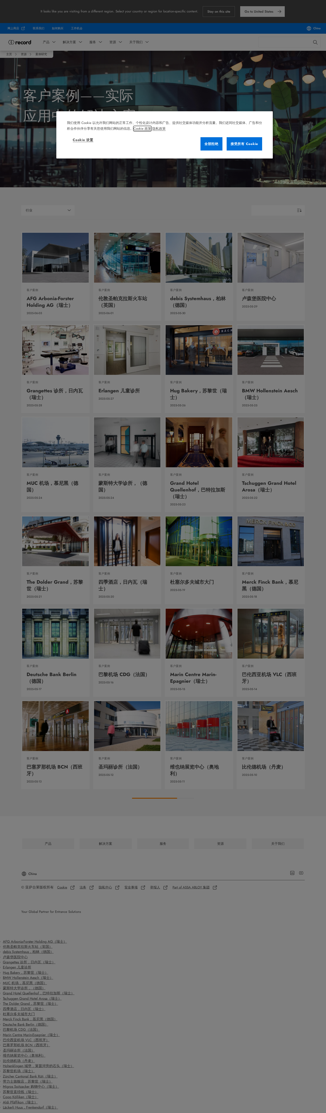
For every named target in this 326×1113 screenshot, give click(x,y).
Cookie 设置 (83, 139)
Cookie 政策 (142, 128)
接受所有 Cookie (244, 143)
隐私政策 (159, 128)
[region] (164, 134)
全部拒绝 (211, 143)
